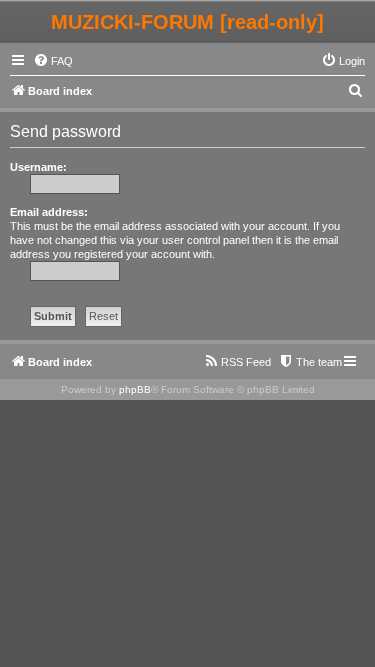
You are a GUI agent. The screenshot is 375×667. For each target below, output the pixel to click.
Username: (38, 167)
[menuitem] (53, 61)
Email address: (49, 212)
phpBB (135, 389)
